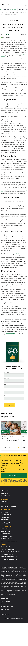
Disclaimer (3, 604)
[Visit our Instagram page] (7, 523)
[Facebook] (6, 34)
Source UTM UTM (8, 390)
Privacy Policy (4, 598)
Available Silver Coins (6, 538)
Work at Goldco (5, 519)
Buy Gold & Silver (5, 533)
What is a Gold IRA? (6, 547)
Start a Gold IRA (5, 528)
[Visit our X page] (5, 523)
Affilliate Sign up (5, 614)
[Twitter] (8, 34)
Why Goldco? (4, 512)
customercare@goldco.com (8, 504)
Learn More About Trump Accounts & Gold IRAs (10, 440)
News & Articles (10, 12)
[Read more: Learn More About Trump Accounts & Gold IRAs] (19, 447)
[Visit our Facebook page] (2, 523)
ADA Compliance (5, 609)
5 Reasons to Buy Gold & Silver (9, 556)
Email (5, 384)
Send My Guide (9, 405)
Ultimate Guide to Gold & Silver (9, 541)
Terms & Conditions (5, 601)
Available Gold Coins (6, 536)
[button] (26, 5)
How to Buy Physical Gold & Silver (10, 559)
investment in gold (10, 333)
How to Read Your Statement (8, 506)
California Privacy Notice (7, 606)
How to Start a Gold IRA (7, 554)
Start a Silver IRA (5, 531)
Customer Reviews (6, 514)
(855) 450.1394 (4, 493)
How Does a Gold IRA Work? (8, 549)
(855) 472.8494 (4, 501)
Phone (5, 396)
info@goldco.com (5, 495)
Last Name (6, 378)
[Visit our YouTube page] (9, 523)
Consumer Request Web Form (8, 612)
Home (2, 12)
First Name (6, 372)
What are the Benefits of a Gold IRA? (10, 551)
